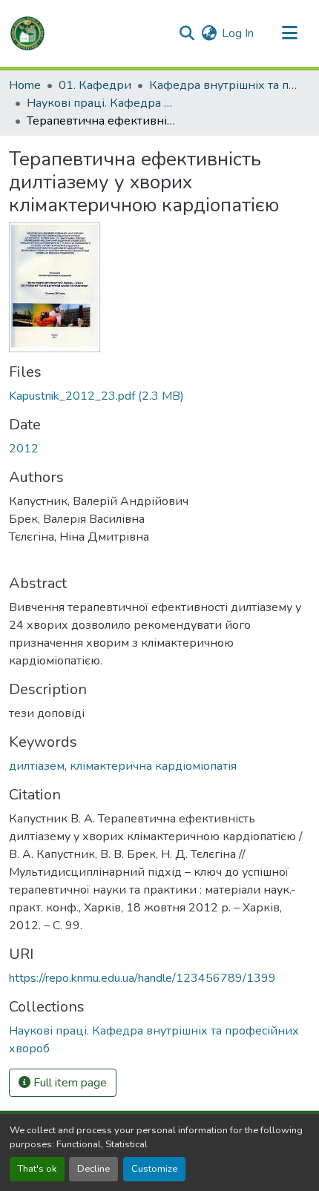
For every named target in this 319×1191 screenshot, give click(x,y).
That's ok (37, 1168)
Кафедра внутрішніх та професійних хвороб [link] (223, 85)
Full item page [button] (68, 1083)
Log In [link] (238, 33)
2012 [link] (24, 449)
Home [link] (25, 85)
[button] (27, 33)
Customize (154, 1168)
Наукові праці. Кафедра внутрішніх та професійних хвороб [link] (101, 103)
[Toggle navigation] (289, 33)
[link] (159, 396)
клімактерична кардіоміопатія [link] (153, 766)
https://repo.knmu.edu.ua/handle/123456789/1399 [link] (142, 978)
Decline (93, 1168)
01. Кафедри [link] (95, 85)
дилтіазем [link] (37, 766)
